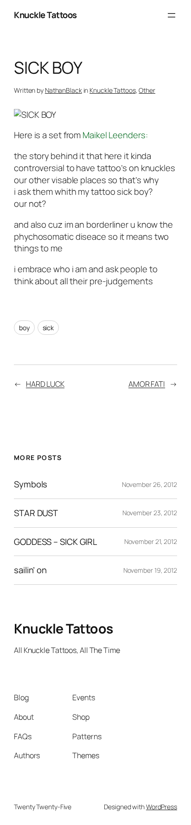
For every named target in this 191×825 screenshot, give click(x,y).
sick (48, 327)
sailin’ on (30, 570)
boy (24, 327)
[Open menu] (171, 15)
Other (147, 90)
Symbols (30, 484)
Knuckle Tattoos (45, 15)
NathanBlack (63, 90)
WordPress (161, 806)
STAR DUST (36, 513)
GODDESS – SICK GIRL (55, 542)
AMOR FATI (146, 384)
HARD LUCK (45, 384)
